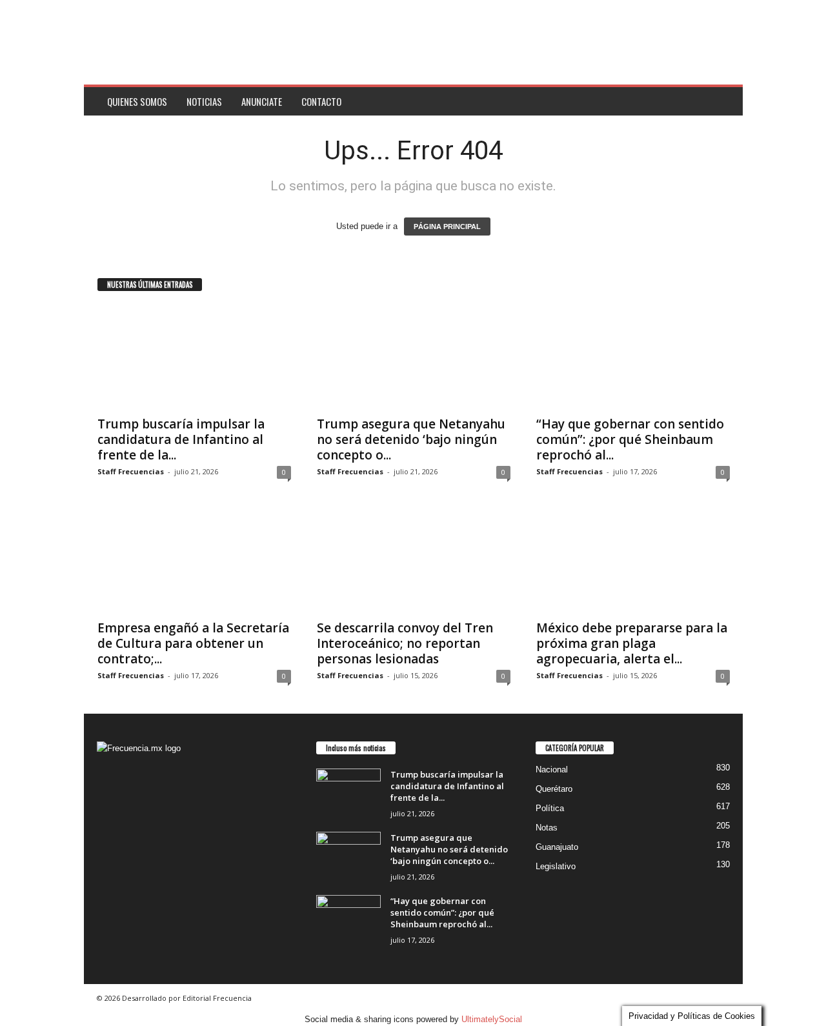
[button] (723, 101)
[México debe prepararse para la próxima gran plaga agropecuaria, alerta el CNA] (633, 560)
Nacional (552, 769)
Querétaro (554, 789)
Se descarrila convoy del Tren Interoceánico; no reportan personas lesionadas (405, 643)
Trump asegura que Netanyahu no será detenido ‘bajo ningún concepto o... (411, 439)
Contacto (321, 101)
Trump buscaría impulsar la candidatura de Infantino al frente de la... (181, 439)
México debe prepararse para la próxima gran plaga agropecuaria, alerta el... (631, 643)
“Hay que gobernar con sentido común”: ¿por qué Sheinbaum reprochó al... (630, 439)
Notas (547, 827)
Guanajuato (557, 847)
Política (550, 808)
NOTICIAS (204, 101)
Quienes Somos (137, 101)
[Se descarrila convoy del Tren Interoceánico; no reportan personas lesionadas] (413, 560)
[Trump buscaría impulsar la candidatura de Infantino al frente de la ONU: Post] (194, 356)
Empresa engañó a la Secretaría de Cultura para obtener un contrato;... (193, 643)
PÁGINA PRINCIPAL (447, 226)
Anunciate (261, 101)
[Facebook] (110, 860)
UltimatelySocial (491, 1019)
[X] (135, 860)
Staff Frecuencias (130, 471)
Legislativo (556, 866)
